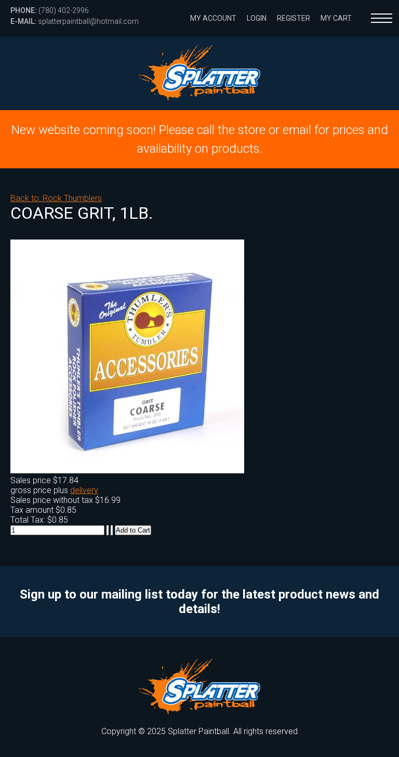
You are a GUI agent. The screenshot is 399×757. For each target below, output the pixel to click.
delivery (84, 490)
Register (293, 18)
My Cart (336, 18)
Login (257, 18)
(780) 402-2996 (49, 10)
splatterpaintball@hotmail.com (74, 21)
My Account (213, 18)
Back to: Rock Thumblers (56, 198)
